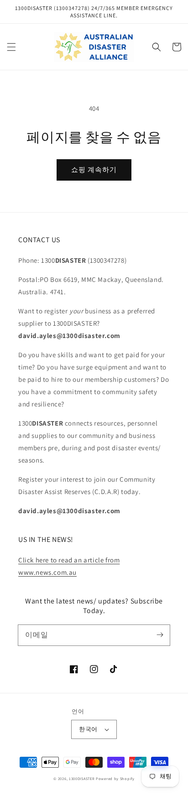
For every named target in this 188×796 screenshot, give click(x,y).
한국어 (88, 729)
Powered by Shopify (115, 778)
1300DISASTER (81, 778)
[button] (11, 47)
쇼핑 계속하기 (94, 169)
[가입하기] (160, 635)
